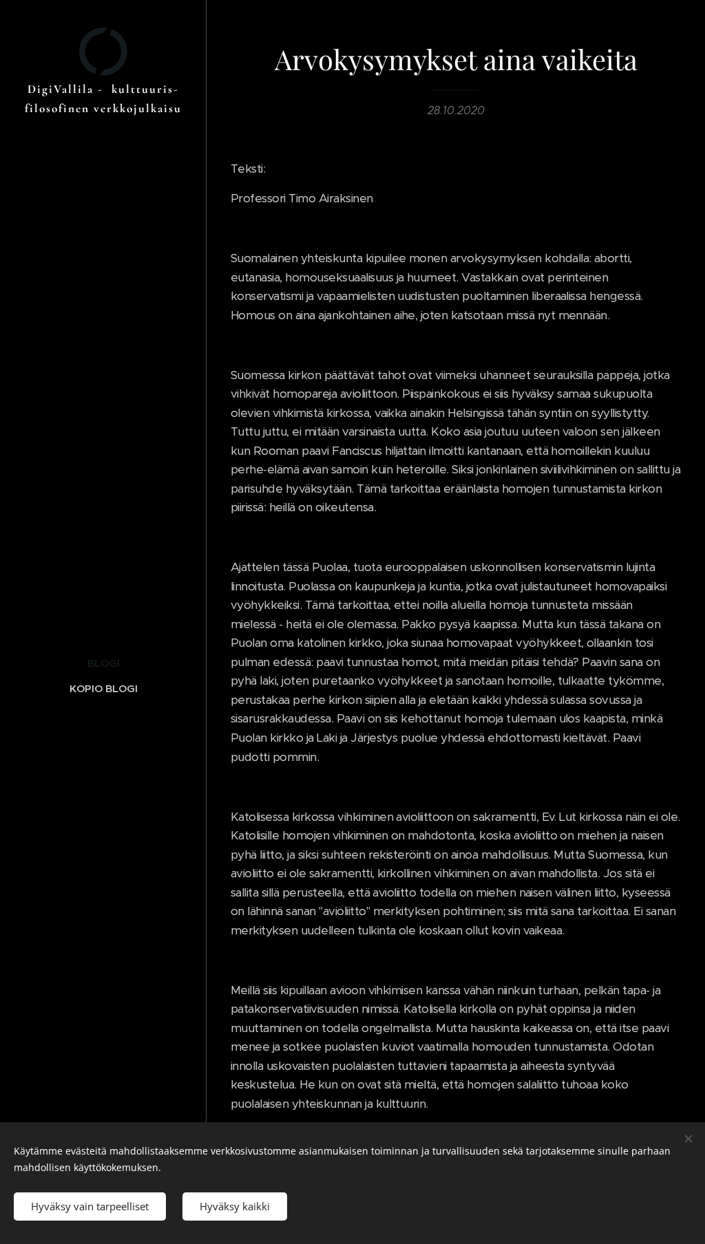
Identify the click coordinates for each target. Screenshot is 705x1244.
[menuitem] (103, 663)
